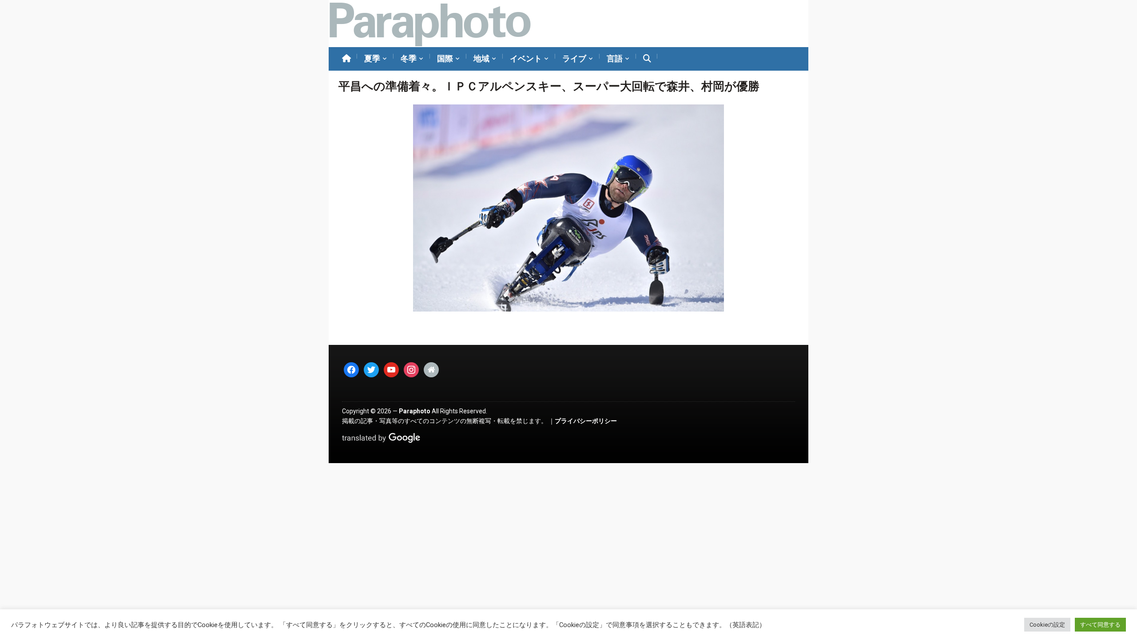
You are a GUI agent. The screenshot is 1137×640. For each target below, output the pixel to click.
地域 (481, 58)
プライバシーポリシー (586, 420)
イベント (526, 58)
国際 (445, 58)
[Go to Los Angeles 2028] (430, 23)
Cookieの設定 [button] (1047, 624)
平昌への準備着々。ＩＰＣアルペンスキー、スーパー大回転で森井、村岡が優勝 (548, 86)
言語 (615, 58)
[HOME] (346, 59)
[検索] (647, 59)
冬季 (409, 58)
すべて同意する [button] (1100, 624)
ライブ (574, 58)
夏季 (372, 58)
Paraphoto (414, 411)
